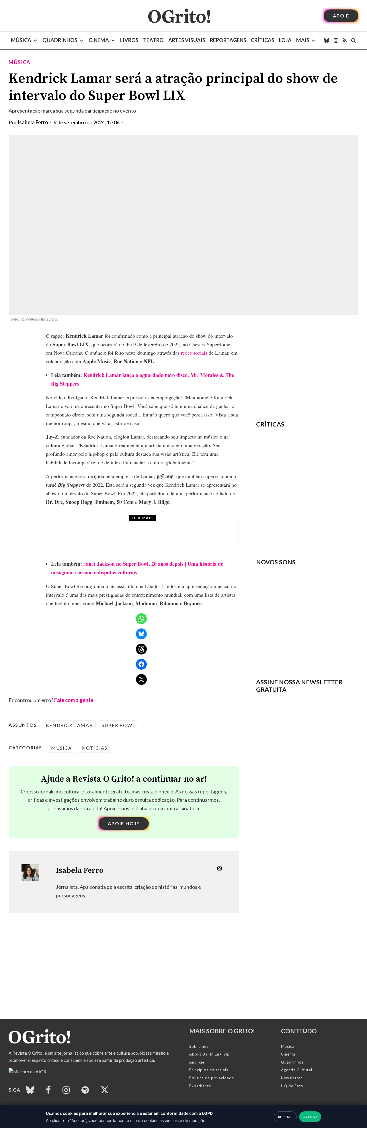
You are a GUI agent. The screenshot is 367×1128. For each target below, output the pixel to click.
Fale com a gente (73, 700)
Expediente (200, 1086)
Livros (129, 40)
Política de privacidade (211, 1078)
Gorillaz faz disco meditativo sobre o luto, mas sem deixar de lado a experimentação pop (319, 485)
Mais (302, 40)
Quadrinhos (59, 40)
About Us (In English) (209, 1054)
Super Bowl (118, 725)
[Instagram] (335, 40)
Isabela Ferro (32, 122)
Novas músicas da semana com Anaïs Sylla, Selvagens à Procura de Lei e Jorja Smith (297, 646)
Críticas (262, 40)
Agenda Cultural (296, 1070)
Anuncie (196, 1062)
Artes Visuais (186, 40)
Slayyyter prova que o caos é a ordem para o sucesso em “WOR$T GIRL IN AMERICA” (321, 449)
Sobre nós (199, 1046)
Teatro (153, 40)
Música (21, 40)
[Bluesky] (326, 40)
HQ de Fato (292, 1086)
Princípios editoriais (208, 1070)
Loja (285, 40)
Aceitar (310, 1117)
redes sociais (194, 352)
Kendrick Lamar (69, 725)
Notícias (95, 747)
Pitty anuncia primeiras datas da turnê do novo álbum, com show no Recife (158, 538)
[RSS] (344, 40)
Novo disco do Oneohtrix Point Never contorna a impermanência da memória (317, 525)
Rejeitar (285, 1117)
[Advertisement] (303, 367)
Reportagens (228, 40)
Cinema (99, 40)
